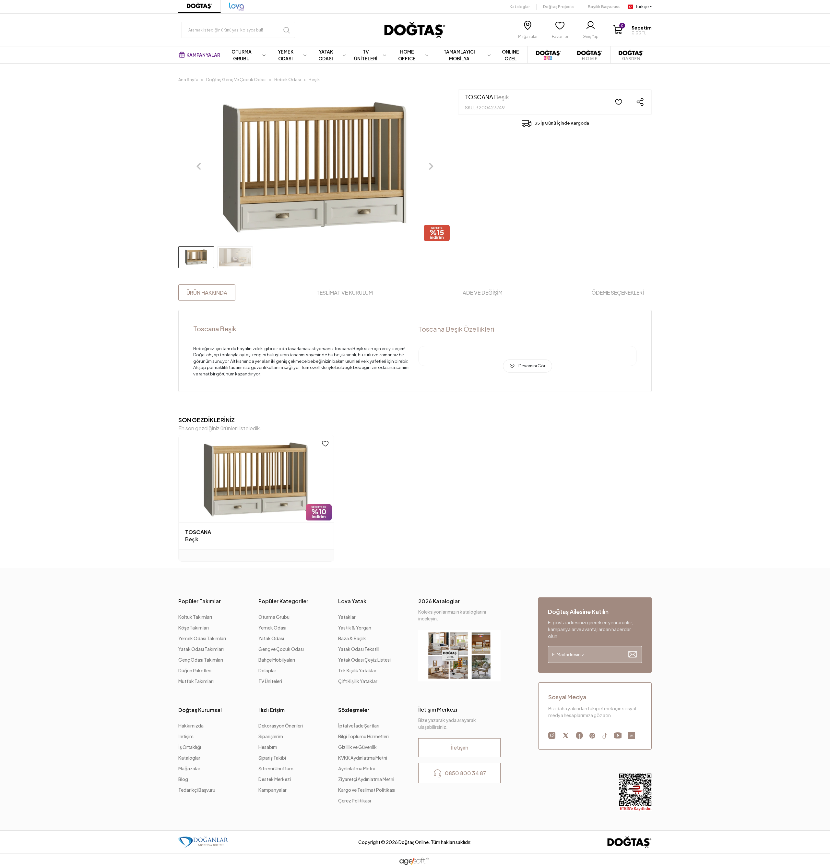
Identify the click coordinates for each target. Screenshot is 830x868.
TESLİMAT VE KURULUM (344, 292)
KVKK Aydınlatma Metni (362, 758)
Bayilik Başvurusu (604, 6)
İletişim (186, 736)
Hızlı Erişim (271, 709)
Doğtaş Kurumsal (200, 709)
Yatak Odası (271, 638)
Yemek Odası (272, 627)
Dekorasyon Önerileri (280, 725)
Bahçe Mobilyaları (276, 660)
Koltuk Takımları (195, 617)
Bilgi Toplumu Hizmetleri (363, 736)
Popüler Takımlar (199, 601)
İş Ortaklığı (189, 747)
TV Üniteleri (270, 681)
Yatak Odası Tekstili (358, 649)
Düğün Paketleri (194, 670)
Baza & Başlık (352, 638)
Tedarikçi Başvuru (196, 790)
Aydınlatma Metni (356, 768)
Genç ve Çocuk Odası (281, 649)
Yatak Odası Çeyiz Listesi (364, 660)
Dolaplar (267, 670)
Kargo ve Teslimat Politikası (366, 790)
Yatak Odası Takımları (201, 649)
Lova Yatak (352, 601)
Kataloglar (520, 6)
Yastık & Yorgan (354, 627)
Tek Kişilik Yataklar (357, 670)
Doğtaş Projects (559, 6)
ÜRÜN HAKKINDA (206, 292)
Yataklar (347, 617)
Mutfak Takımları (196, 681)
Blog (183, 779)
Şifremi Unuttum (275, 768)
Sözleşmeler (353, 709)
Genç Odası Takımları (200, 660)
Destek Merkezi (274, 779)
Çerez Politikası (354, 800)
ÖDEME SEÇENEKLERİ (617, 292)
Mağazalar (189, 768)
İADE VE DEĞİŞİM (482, 292)
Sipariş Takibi (272, 758)
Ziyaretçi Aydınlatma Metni (366, 779)
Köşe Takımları (193, 627)
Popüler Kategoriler (283, 601)
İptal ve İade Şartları (359, 725)
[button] (632, 30)
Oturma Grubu (274, 617)
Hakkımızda (191, 725)
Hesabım (267, 747)
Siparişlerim (270, 736)
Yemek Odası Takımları (202, 638)
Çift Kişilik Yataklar (357, 681)
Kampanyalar (272, 790)
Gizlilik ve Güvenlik (357, 747)
